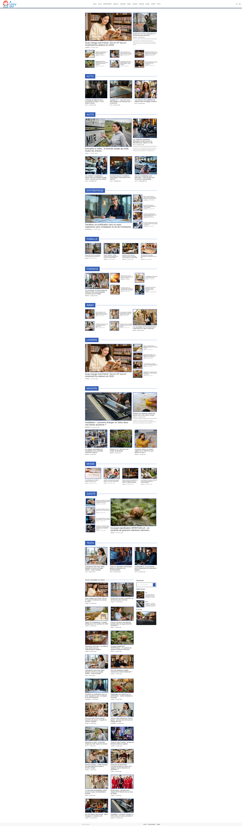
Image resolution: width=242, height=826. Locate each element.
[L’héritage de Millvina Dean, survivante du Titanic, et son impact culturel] (96, 89)
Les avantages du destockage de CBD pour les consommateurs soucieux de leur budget (96, 292)
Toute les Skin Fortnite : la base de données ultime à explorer (122, 743)
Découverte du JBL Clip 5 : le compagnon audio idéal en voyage (145, 620)
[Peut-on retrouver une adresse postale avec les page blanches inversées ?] (114, 54)
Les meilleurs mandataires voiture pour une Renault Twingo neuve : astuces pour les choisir (96, 177)
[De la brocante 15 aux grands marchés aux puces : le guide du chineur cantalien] (96, 710)
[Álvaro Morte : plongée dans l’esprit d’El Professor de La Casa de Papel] (122, 782)
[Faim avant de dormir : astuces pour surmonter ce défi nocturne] (90, 520)
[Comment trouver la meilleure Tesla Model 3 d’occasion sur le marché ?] (121, 165)
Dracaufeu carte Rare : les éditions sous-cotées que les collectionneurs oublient (151, 53)
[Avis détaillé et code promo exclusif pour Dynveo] (139, 277)
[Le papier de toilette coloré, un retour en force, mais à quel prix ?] (90, 511)
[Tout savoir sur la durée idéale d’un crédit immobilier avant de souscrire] (139, 289)
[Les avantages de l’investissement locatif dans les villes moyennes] (145, 317)
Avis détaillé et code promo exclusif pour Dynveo (151, 277)
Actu (90, 76)
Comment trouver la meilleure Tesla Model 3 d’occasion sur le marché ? (120, 177)
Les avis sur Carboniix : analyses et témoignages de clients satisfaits (149, 206)
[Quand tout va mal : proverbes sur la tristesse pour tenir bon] (145, 22)
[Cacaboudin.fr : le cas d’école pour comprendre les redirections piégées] (146, 556)
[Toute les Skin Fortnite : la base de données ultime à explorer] (122, 734)
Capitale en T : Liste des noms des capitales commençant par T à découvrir (121, 101)
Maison (92, 388)
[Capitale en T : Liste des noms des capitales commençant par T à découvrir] (121, 89)
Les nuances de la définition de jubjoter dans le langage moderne (146, 100)
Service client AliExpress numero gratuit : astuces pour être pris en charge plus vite (149, 197)
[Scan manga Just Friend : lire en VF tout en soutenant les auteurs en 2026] (108, 27)
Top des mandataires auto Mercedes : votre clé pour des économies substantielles (144, 177)
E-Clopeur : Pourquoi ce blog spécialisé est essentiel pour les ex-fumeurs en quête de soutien (102, 527)
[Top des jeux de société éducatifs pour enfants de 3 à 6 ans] (149, 248)
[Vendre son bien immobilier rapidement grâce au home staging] (114, 326)
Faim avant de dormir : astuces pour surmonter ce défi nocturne (103, 519)
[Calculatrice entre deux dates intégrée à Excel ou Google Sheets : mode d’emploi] (114, 64)
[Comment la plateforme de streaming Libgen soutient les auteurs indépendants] (137, 216)
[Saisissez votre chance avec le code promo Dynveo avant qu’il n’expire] (115, 277)
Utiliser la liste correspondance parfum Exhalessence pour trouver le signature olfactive (130, 481)
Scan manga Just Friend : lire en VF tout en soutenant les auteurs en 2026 (105, 44)
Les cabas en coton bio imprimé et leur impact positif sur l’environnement (149, 481)
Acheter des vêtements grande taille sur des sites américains (111, 480)
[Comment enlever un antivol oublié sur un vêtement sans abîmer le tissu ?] (146, 439)
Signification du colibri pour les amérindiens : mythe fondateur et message (150, 373)
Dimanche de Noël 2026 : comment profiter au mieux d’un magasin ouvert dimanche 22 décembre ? (121, 767)
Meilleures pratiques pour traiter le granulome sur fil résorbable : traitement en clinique (103, 501)
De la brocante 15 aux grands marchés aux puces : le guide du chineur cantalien (96, 719)
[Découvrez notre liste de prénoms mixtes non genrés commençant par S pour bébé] (130, 248)
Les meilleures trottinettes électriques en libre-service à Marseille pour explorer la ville (143, 141)
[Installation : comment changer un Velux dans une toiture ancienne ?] (108, 407)
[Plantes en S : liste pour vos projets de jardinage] (121, 439)
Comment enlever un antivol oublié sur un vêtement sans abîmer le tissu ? (144, 450)
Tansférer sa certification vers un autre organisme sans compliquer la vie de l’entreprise (108, 225)
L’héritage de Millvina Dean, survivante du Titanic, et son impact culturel (94, 101)
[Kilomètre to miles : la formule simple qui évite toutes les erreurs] (108, 133)
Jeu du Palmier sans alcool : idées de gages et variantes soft (96, 815)
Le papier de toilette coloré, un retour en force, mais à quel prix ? (103, 510)
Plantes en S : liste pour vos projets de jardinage (119, 450)
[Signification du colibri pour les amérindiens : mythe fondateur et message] (137, 374)
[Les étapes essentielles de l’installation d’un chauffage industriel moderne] (96, 439)
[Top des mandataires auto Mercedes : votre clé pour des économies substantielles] (146, 165)
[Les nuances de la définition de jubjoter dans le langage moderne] (146, 89)
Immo (121, 55)
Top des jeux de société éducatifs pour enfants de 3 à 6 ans (148, 256)
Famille (135, 37)
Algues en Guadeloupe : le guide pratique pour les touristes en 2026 (101, 53)
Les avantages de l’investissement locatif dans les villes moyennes (144, 327)
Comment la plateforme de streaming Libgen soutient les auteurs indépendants (149, 215)
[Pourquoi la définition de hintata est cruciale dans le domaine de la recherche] (137, 224)
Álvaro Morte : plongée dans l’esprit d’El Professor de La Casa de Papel (122, 791)
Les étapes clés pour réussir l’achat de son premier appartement (101, 325)
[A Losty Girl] (9, 4)
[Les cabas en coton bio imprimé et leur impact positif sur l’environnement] (149, 473)
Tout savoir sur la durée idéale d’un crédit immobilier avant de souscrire (150, 289)
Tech (121, 66)
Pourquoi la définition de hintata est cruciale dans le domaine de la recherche (150, 223)
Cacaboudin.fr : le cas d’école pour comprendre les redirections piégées (145, 568)
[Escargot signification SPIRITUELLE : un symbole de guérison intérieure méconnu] (89, 64)
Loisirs (87, 47)
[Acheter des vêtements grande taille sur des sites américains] (112, 473)
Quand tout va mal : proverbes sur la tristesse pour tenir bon (144, 34)
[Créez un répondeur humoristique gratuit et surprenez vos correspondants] (121, 556)
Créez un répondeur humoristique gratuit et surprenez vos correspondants (121, 568)
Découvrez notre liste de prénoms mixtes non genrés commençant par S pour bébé (129, 256)
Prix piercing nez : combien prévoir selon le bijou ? (92, 480)
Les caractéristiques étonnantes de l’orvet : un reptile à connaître (150, 596)
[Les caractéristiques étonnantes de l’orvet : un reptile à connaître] (140, 594)
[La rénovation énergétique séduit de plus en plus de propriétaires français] (114, 314)
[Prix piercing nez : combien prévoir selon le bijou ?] (93, 473)
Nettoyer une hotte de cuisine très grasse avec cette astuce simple (144, 414)
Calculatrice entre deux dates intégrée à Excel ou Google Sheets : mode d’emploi (126, 63)
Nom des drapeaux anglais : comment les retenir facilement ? (151, 63)
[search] (236, 4)
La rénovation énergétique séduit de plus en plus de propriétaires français (126, 313)
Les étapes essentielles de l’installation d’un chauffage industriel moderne (94, 450)
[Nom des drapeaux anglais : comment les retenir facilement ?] (139, 64)
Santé (96, 66)
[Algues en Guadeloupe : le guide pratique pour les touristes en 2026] (89, 54)
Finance (92, 268)
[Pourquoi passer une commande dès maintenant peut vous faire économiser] (115, 289)
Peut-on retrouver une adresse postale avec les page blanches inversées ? (126, 53)
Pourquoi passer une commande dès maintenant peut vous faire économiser (127, 288)
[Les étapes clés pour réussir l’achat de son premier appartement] (89, 326)
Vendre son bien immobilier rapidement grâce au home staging (126, 325)
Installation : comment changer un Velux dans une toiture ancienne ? (106, 423)
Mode (91, 463)
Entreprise (95, 190)
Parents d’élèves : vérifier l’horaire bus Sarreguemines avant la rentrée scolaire (111, 256)
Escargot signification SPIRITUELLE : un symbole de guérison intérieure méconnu (101, 63)
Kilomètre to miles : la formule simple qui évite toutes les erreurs (107, 149)
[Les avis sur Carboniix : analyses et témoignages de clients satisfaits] (137, 207)
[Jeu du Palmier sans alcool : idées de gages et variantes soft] (96, 806)
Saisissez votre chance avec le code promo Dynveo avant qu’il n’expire (127, 277)
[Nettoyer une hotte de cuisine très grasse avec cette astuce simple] (145, 402)
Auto (90, 114)
